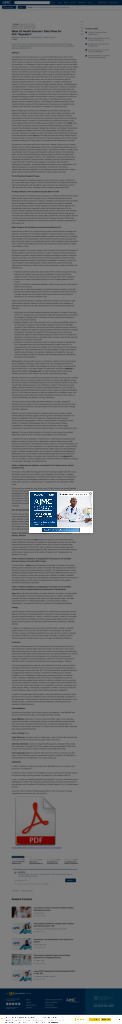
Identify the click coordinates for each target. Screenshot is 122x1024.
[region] (61, 1019)
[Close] (119, 1019)
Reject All (94, 1019)
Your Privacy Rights (81, 1019)
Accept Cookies (106, 1019)
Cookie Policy (54, 1022)
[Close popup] (90, 493)
